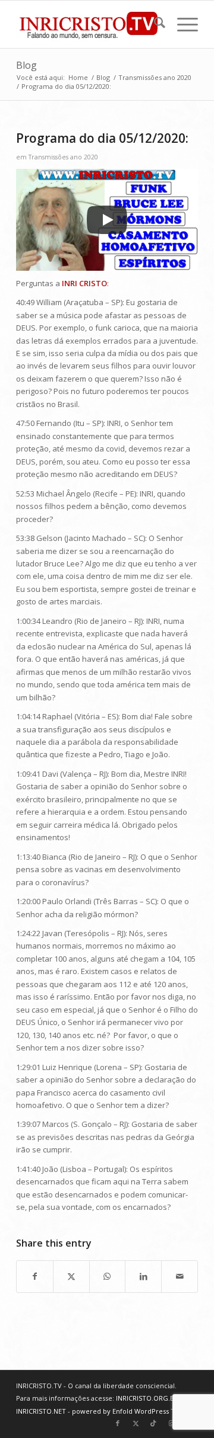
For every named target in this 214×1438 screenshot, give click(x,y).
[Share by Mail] (179, 1276)
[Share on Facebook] (35, 1276)
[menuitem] (153, 24)
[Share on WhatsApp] (107, 1276)
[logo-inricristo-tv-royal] (89, 24)
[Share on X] (71, 1276)
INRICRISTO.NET (41, 1411)
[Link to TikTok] (153, 1423)
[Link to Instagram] (171, 1423)
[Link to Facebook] (118, 1423)
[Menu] (181, 24)
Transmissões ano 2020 (63, 157)
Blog (26, 65)
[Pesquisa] (153, 24)
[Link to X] (135, 1423)
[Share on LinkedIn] (143, 1276)
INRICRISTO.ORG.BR (147, 1398)
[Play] (107, 220)
